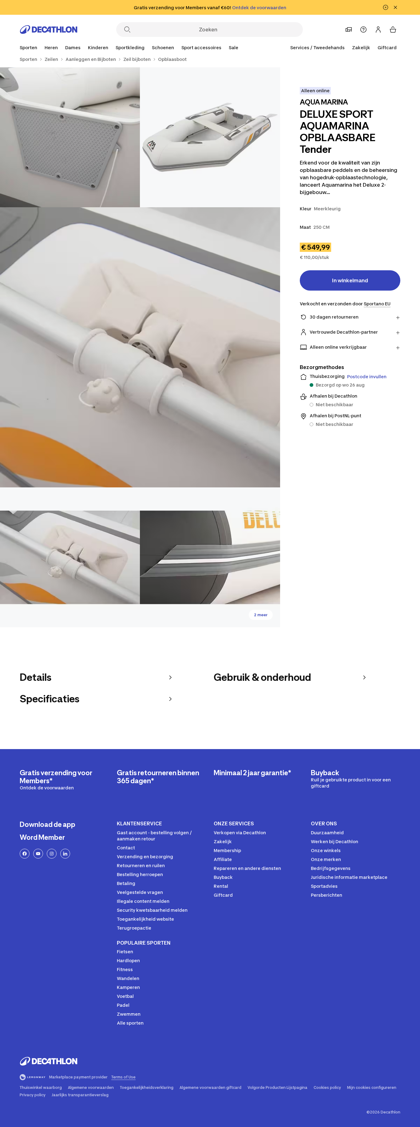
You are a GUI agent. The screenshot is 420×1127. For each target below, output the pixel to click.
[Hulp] (363, 29)
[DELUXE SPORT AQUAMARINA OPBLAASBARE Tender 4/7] (70, 557)
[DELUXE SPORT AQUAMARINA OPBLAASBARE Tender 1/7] (210, 137)
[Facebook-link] (25, 854)
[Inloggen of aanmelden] (378, 29)
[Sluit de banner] (395, 7)
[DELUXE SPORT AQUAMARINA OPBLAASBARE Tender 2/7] (70, 137)
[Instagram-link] (52, 854)
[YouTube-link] (38, 854)
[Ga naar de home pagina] (48, 29)
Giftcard (387, 47)
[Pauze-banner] (385, 7)
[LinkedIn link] (65, 854)
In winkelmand (350, 280)
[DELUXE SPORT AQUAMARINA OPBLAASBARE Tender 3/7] (140, 347)
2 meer (260, 615)
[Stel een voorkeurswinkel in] (348, 29)
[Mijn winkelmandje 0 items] (393, 29)
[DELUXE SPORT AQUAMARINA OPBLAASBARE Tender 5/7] (210, 557)
